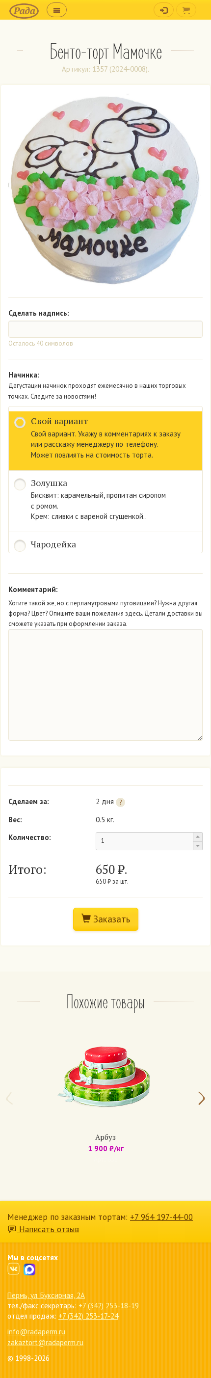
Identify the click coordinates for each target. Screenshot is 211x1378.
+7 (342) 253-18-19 (109, 1305)
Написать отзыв (48, 1229)
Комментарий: (33, 589)
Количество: (29, 837)
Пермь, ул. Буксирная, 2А (46, 1295)
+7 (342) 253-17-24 (88, 1316)
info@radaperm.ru (36, 1331)
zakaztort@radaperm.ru (45, 1342)
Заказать (110, 919)
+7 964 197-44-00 (161, 1217)
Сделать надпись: (38, 313)
